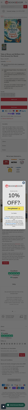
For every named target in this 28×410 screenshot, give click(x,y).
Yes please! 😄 (14, 208)
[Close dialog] (23, 182)
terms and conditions (11, 223)
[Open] (3, 406)
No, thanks (14, 213)
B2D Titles (6, 218)
